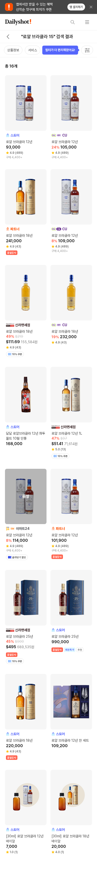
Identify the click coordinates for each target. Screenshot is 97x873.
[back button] (8, 37)
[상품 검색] (72, 22)
